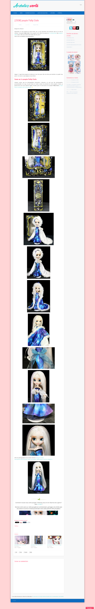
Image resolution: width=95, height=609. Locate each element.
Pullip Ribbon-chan (70, 37)
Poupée (34, 24)
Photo (21, 552)
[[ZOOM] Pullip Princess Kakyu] (54, 540)
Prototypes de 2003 (75, 79)
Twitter (75, 5)
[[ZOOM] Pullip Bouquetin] (38, 540)
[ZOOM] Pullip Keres (71, 40)
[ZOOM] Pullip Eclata (71, 42)
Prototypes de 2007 (75, 82)
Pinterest (78, 5)
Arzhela (20, 24)
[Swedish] (73, 19)
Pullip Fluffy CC (69, 47)
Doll (16, 552)
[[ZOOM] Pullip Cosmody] (22, 540)
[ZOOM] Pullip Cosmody (20, 545)
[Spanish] (70, 19)
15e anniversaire (52, 33)
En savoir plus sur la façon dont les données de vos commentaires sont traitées (48, 596)
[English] (69, 19)
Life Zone (52, 13)
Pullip (37, 24)
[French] (67, 19)
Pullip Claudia (73, 89)
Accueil (15, 13)
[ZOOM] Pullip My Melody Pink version (74, 44)
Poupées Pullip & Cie (30, 13)
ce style (39, 504)
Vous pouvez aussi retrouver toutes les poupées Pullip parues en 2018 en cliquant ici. (33, 459)
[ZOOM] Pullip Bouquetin (37, 545)
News (21, 13)
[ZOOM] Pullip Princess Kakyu (54, 545)
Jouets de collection (42, 13)
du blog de (40, 457)
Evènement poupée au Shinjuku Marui (74, 87)
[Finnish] (72, 19)
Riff (67, 91)
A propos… (60, 13)
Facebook (73, 5)
